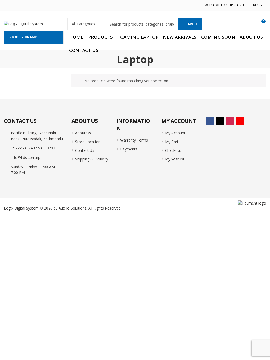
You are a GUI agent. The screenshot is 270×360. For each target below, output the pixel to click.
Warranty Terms (134, 140)
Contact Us (84, 150)
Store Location (87, 141)
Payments (128, 149)
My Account (175, 132)
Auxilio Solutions (72, 208)
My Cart (172, 141)
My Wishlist (174, 159)
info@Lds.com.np (25, 157)
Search (190, 23)
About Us (83, 132)
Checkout (173, 150)
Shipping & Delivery (91, 159)
